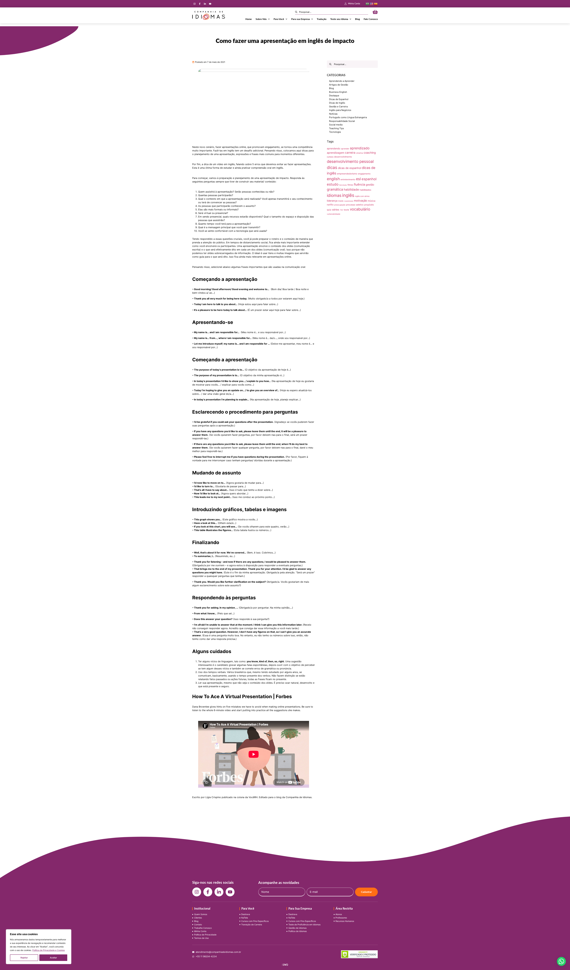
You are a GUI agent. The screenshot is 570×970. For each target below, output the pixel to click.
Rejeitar (24, 957)
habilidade (351, 189)
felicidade (343, 185)
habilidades (365, 190)
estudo (332, 184)
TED (341, 210)
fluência (359, 184)
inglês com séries (362, 196)
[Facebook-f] (199, 3)
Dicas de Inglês (337, 102)
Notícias (333, 113)
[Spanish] (376, 3)
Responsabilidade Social (342, 121)
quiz (329, 209)
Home (248, 19)
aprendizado (359, 148)
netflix (330, 204)
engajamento (364, 174)
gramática (335, 189)
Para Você (279, 19)
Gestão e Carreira (338, 106)
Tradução (321, 19)
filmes (350, 185)
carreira (350, 152)
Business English (338, 92)
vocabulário (360, 209)
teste (346, 209)
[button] (561, 961)
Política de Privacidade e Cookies (48, 950)
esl (358, 179)
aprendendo (333, 148)
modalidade (348, 201)
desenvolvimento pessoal (350, 161)
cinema (359, 153)
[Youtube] (210, 3)
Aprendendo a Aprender (341, 81)
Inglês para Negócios (340, 110)
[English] (371, 3)
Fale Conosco (371, 19)
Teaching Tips (336, 128)
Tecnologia (335, 131)
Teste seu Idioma (339, 19)
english (333, 179)
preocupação (339, 205)
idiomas (334, 195)
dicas (332, 167)
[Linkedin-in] (205, 3)
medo (340, 201)
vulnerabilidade (333, 214)
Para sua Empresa (300, 19)
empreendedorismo (347, 173)
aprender (345, 149)
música (371, 200)
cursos (330, 156)
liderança (332, 200)
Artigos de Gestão (338, 84)
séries (335, 209)
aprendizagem (335, 152)
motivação (360, 200)
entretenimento (348, 179)
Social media (335, 124)
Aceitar (53, 957)
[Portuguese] (367, 3)
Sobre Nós (261, 19)
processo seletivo (355, 204)
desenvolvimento (343, 156)
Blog (357, 19)
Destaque (334, 95)
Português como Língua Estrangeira (348, 117)
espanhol (369, 179)
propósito (369, 204)
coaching (370, 152)
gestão (370, 184)
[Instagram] (194, 3)
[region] (38, 946)
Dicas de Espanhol (338, 99)
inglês (348, 195)
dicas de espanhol (349, 168)
